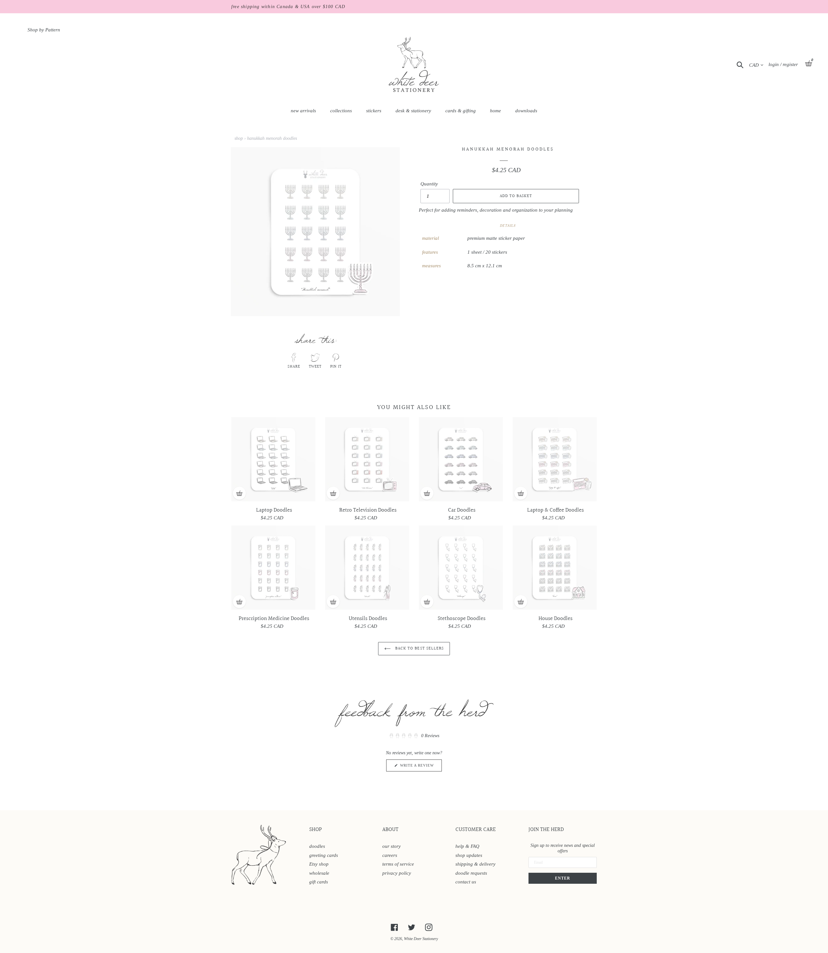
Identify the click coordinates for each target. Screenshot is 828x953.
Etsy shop (319, 864)
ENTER (562, 878)
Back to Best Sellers (419, 648)
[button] (414, 736)
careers (389, 855)
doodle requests (471, 873)
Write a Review (420, 767)
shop (238, 138)
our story (391, 846)
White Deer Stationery (421, 938)
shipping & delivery (475, 864)
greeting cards (323, 855)
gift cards (318, 881)
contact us (465, 881)
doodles (317, 846)
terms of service (398, 864)
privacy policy (396, 873)
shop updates (468, 855)
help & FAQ (467, 846)
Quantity (429, 183)
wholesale (319, 873)
